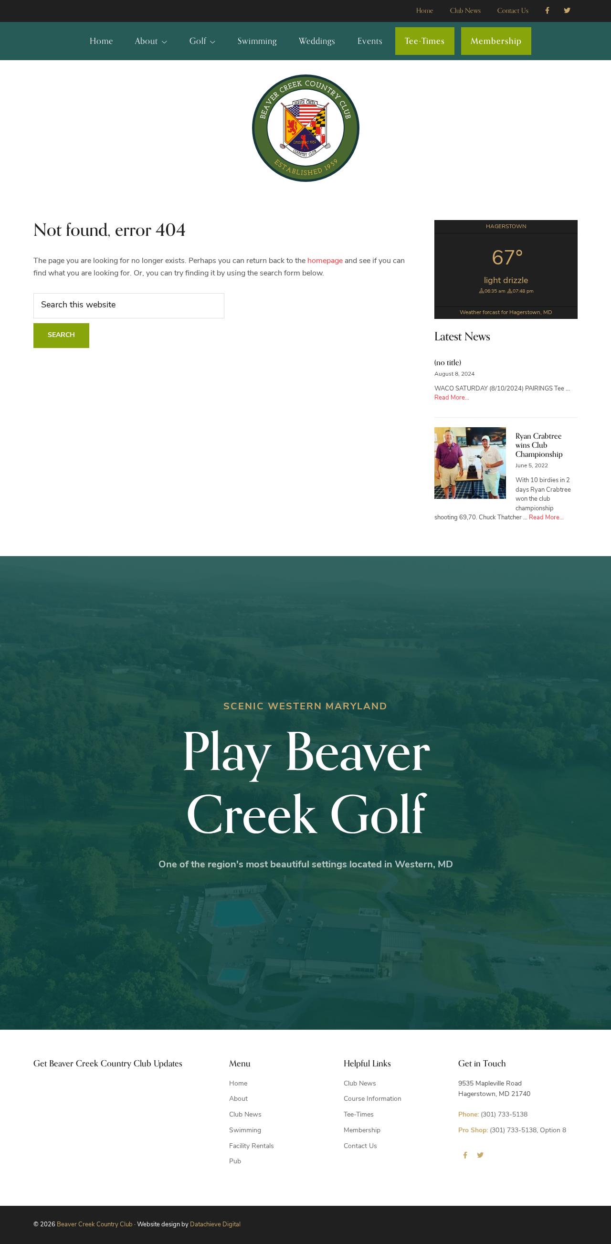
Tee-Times (359, 1114)
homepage (325, 261)
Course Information (372, 1099)
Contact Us (360, 1146)
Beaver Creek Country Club (95, 1225)
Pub (235, 1161)
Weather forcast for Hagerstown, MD (506, 313)
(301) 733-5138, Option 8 (512, 1130)
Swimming (245, 1130)
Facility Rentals (251, 1146)
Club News (245, 1114)
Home (238, 1083)
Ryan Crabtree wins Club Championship (539, 445)
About (238, 1099)
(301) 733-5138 (492, 1114)
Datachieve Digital (215, 1225)
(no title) (447, 363)
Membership (362, 1130)
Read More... (451, 397)
